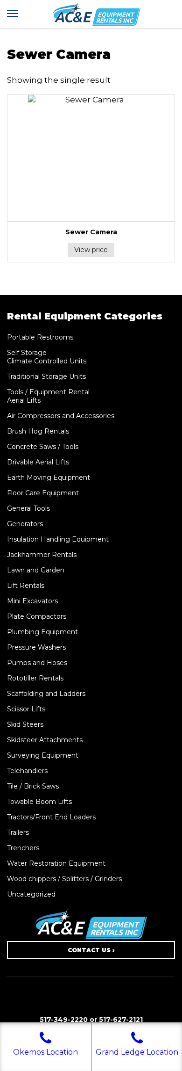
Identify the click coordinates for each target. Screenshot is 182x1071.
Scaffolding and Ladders (46, 693)
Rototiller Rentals (35, 678)
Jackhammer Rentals (42, 554)
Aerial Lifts (24, 400)
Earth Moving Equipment (48, 477)
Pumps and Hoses (37, 663)
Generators (25, 524)
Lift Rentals (25, 585)
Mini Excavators (32, 601)
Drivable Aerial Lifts (38, 462)
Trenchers (23, 848)
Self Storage (27, 352)
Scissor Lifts (26, 709)
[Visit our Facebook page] (91, 1002)
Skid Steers (25, 724)
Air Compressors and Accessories (60, 416)
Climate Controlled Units (46, 361)
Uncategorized (31, 894)
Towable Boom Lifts (39, 801)
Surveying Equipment (42, 755)
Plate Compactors (36, 616)
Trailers (18, 832)
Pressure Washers (36, 647)
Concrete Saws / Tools (42, 446)
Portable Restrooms (40, 337)
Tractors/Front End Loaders (51, 817)
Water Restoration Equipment (56, 863)
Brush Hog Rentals (38, 431)
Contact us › (91, 950)
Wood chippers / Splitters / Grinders (64, 879)
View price (91, 250)
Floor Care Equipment (43, 493)
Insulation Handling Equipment (58, 539)
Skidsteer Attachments (45, 740)
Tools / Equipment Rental (48, 392)
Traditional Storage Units (46, 376)
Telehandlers (27, 771)
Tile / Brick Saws (33, 786)
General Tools (28, 508)
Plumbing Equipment (42, 632)
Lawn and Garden (35, 570)
